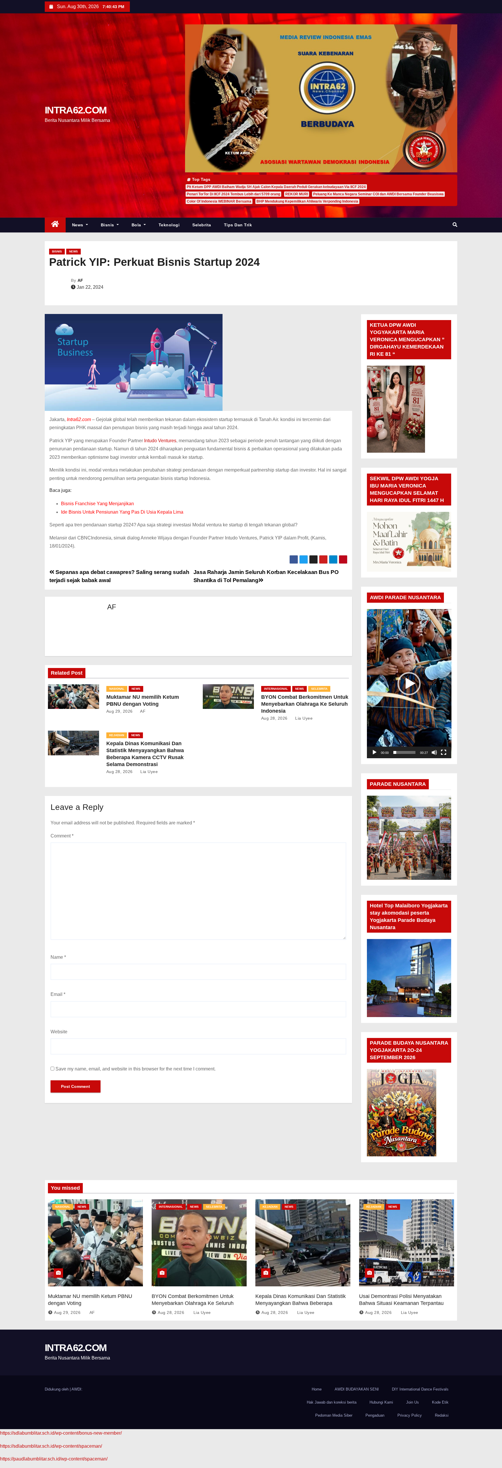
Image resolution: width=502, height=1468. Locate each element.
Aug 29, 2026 (119, 711)
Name (58, 957)
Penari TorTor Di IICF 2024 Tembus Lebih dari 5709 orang (233, 194)
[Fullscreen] (444, 752)
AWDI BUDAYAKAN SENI (357, 1389)
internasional (276, 688)
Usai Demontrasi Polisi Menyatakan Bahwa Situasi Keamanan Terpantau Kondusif (401, 1303)
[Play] (374, 752)
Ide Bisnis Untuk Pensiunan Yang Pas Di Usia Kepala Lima (122, 512)
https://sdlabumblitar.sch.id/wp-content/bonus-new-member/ (61, 1433)
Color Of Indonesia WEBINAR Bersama (219, 201)
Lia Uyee (303, 718)
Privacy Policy (409, 1415)
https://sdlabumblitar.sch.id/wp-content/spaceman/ (51, 1446)
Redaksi (442, 1415)
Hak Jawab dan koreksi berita (331, 1402)
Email (58, 994)
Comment (62, 835)
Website (59, 1031)
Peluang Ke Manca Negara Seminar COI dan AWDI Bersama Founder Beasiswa (378, 194)
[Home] (55, 225)
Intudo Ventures (160, 440)
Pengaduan (374, 1415)
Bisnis (108, 225)
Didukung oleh (57, 1389)
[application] (409, 683)
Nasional (116, 688)
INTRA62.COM (75, 109)
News (78, 225)
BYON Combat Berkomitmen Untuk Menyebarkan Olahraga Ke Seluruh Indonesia (304, 704)
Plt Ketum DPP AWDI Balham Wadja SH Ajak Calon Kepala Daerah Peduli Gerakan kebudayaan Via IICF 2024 (276, 187)
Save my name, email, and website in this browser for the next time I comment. (135, 1068)
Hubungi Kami (381, 1402)
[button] (455, 224)
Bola (137, 225)
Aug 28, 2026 (274, 718)
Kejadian (116, 735)
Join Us (412, 1402)
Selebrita (201, 225)
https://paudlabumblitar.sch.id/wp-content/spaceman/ (53, 1458)
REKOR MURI (296, 194)
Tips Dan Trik (238, 225)
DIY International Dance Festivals (420, 1389)
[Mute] (434, 752)
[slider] (404, 752)
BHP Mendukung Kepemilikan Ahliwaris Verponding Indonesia (307, 201)
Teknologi (169, 225)
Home (317, 1389)
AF (80, 280)
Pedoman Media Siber (333, 1415)
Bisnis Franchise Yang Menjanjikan (97, 503)
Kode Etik (440, 1402)
